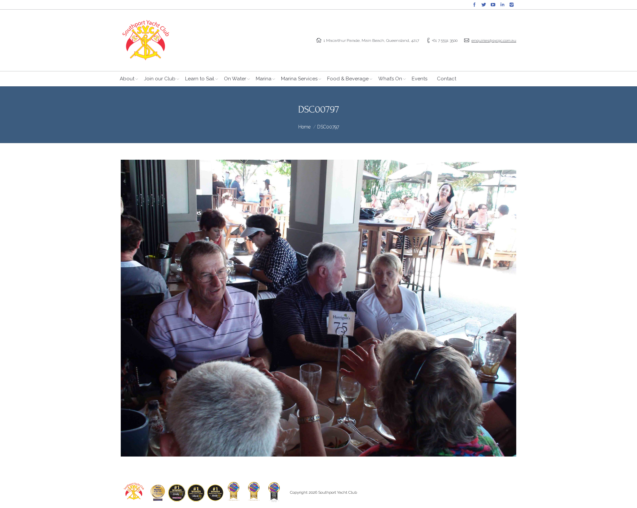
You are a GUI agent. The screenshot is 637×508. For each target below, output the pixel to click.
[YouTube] (493, 5)
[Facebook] (474, 5)
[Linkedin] (502, 5)
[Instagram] (512, 5)
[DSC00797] (318, 308)
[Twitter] (484, 5)
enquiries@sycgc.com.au (493, 40)
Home (304, 126)
